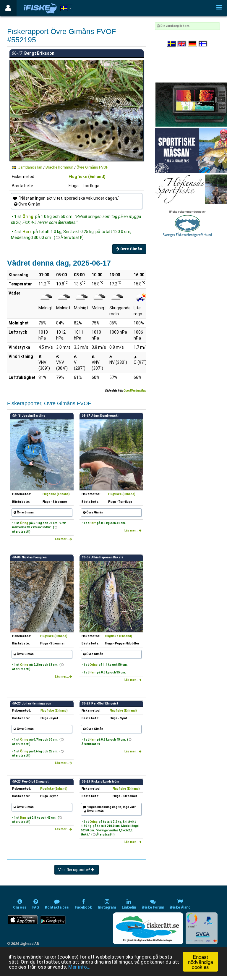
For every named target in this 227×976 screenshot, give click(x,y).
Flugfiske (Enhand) (87, 176)
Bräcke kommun (59, 167)
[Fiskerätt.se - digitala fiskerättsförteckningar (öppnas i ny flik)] (148, 928)
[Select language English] (182, 44)
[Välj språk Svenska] (171, 44)
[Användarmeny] (8, 8)
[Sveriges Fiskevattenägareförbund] (187, 223)
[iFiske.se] (40, 8)
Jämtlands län (30, 167)
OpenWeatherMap (135, 390)
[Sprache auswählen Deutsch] (192, 44)
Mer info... (79, 967)
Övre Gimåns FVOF (92, 167)
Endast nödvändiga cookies (200, 961)
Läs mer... (62, 539)
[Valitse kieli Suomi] (203, 44)
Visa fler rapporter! (74, 869)
